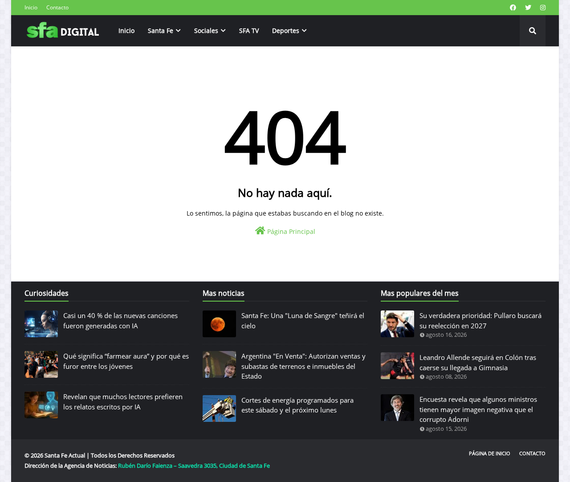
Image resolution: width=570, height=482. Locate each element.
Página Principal (290, 231)
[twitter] (528, 7)
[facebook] (513, 7)
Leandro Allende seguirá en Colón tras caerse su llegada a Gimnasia (477, 362)
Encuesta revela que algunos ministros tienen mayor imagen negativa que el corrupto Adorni (478, 409)
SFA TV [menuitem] (249, 30)
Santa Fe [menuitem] (160, 30)
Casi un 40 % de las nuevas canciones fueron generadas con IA (120, 320)
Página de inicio (489, 453)
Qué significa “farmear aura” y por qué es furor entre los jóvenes (126, 361)
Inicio (30, 7)
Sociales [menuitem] (206, 30)
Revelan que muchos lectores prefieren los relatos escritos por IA (123, 401)
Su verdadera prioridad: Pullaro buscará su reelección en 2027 (480, 320)
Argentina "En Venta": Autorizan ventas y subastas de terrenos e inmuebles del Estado (303, 365)
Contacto (57, 7)
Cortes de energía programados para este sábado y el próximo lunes (297, 405)
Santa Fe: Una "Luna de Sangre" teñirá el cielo (302, 320)
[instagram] (542, 7)
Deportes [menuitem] (285, 30)
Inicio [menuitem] (126, 30)
